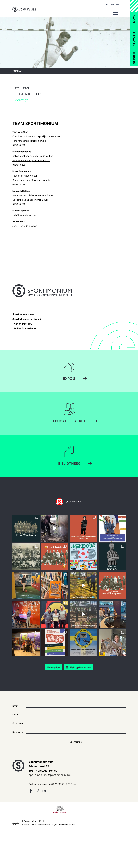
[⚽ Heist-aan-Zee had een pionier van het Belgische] (112, 556)
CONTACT (21, 100)
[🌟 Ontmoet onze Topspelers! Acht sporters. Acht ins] (112, 528)
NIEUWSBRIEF (133, 38)
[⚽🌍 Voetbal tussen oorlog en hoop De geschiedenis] (26, 528)
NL (107, 4)
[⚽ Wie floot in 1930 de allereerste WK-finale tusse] (54, 585)
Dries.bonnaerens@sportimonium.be (31, 180)
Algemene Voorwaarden (63, 824)
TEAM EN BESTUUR (28, 94)
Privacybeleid (28, 824)
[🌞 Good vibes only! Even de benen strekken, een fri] (83, 585)
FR (117, 4)
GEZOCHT (133, 58)
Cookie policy (43, 824)
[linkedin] (44, 791)
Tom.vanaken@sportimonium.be (29, 140)
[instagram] (38, 791)
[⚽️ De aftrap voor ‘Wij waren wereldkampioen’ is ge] (26, 614)
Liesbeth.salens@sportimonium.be (30, 199)
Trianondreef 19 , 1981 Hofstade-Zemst (27, 321)
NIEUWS (133, 19)
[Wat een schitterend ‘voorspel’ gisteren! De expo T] (26, 642)
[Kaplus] (16, 823)
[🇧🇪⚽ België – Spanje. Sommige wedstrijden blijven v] (83, 556)
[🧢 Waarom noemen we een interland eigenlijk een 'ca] (26, 556)
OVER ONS (22, 88)
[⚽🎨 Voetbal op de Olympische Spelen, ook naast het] (83, 528)
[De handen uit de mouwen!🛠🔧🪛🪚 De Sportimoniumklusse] (54, 528)
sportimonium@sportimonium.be (50, 775)
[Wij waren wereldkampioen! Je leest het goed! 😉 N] (112, 585)
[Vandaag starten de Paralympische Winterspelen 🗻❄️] (83, 642)
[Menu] (115, 12)
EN (112, 4)
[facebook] (31, 791)
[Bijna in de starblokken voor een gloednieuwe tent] (112, 642)
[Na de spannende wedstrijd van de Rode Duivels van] (26, 585)
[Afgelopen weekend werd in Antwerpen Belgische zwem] (54, 614)
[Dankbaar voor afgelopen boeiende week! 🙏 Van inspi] (112, 614)
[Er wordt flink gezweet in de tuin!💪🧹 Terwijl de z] (83, 614)
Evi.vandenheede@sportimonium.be (31, 160)
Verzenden (76, 742)
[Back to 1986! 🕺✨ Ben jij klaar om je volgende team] (54, 642)
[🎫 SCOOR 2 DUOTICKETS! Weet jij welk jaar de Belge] (54, 556)
